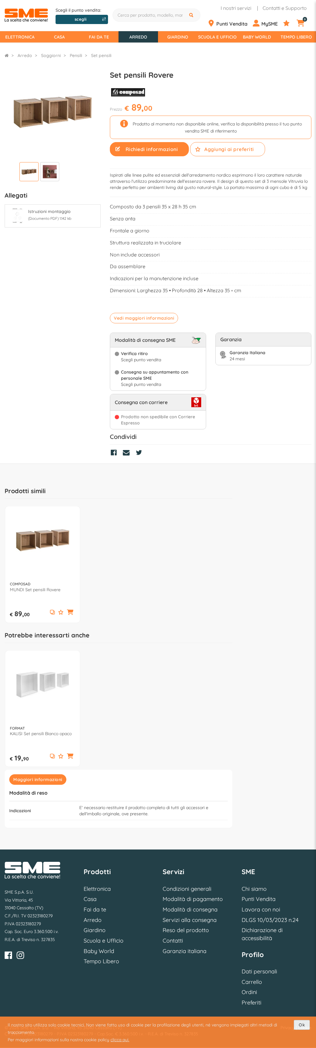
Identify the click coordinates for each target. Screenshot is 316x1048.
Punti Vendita (259, 899)
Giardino (177, 37)
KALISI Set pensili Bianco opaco (41, 733)
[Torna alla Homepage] (7, 55)
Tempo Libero (296, 37)
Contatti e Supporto (285, 8)
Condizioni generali (187, 888)
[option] (42, 564)
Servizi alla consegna (190, 919)
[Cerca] (192, 15)
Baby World (257, 37)
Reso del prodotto (186, 930)
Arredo (138, 37)
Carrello (252, 981)
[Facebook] (8, 956)
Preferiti (251, 1002)
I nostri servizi (236, 8)
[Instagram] (20, 956)
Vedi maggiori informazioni (144, 318)
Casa (59, 37)
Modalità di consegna (190, 909)
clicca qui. (119, 1039)
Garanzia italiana (184, 951)
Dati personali (259, 971)
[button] (70, 612)
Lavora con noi (261, 909)
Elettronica (20, 37)
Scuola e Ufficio (217, 37)
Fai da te (99, 37)
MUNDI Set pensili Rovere (35, 589)
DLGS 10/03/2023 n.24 (270, 919)
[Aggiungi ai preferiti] (61, 612)
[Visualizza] (29, 172)
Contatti (173, 940)
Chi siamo (254, 888)
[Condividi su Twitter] (140, 453)
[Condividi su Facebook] (115, 453)
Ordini (249, 992)
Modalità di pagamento (193, 899)
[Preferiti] (289, 23)
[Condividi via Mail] (128, 453)
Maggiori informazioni (37, 779)
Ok (302, 1025)
